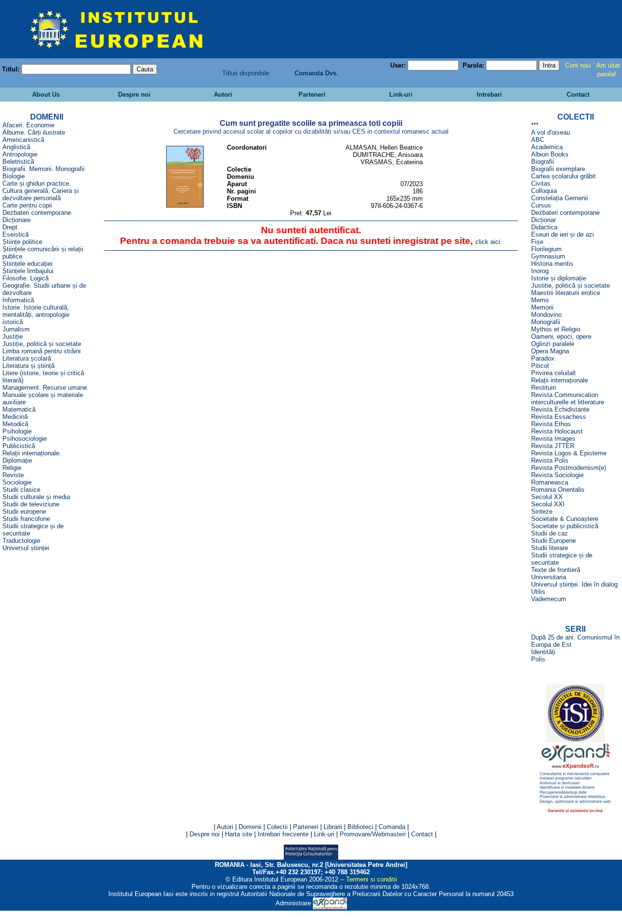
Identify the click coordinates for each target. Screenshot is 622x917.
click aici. (488, 241)
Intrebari (488, 94)
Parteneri (311, 94)
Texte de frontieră (555, 569)
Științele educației (27, 263)
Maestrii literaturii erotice (565, 292)
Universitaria (548, 577)
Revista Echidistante (560, 409)
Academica (547, 147)
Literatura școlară (26, 358)
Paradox (542, 358)
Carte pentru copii (27, 205)
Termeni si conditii (371, 879)
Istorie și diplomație (558, 278)
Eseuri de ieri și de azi (562, 234)
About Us (45, 94)
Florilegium (546, 249)
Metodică (15, 424)
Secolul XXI (548, 504)
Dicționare (16, 220)
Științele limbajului (27, 271)
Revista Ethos (551, 424)
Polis (538, 659)
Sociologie (17, 482)
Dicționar (543, 220)
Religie (11, 467)
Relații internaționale (559, 380)
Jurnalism (16, 329)
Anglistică (16, 147)
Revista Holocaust (557, 431)
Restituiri (543, 387)
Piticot (540, 365)
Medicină (15, 416)
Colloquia (544, 190)
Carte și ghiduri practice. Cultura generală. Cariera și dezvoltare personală (40, 191)
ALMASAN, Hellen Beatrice (384, 147)
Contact (577, 94)
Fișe (537, 241)
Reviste (13, 475)
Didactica (544, 227)
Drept (9, 227)
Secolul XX (547, 497)
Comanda (392, 826)
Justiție (12, 336)
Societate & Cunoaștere (564, 518)
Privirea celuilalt (553, 373)
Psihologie (17, 431)
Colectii (277, 826)
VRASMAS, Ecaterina (392, 162)
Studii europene (24, 511)
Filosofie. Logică (25, 278)
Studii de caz (549, 533)
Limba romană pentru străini (41, 351)
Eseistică (15, 234)
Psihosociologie (24, 438)
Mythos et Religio (555, 329)
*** (534, 125)
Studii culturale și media (36, 497)
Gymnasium (548, 256)
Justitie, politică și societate (570, 285)
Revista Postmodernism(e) (568, 467)
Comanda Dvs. (316, 73)
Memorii (542, 307)
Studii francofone (26, 518)
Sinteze (542, 511)
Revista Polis (550, 460)
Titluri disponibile (245, 73)
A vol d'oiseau (550, 132)
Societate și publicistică (564, 526)
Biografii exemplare (558, 169)
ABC (537, 139)
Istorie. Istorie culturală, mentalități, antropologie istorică (35, 315)
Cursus (541, 205)
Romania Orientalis (558, 489)
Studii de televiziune (30, 504)
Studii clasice (21, 489)
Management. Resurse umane (44, 387)
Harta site (238, 834)
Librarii (333, 826)
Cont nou (577, 65)
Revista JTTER (552, 446)
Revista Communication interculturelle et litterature (567, 398)
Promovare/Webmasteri (373, 834)
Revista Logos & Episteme (568, 453)
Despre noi (133, 94)
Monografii (545, 322)
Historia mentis (552, 263)
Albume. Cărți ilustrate (33, 132)
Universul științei (25, 548)
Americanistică (23, 139)
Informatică (18, 300)
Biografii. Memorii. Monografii (43, 169)
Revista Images (553, 438)
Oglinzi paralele (552, 343)
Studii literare (549, 548)
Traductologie (21, 540)
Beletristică (18, 161)
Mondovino (546, 314)
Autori (222, 94)
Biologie (13, 176)
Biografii (542, 161)
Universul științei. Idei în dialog (574, 584)
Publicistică (18, 446)
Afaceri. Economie (28, 125)
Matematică (18, 409)
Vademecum (548, 599)
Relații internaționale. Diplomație (31, 457)
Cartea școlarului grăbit (563, 176)
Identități (543, 652)
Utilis (538, 591)
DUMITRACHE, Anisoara (388, 154)
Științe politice (22, 241)
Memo (540, 300)
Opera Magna (550, 351)
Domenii (250, 826)
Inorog (540, 271)
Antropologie (19, 154)
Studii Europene (553, 540)
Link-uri (400, 94)
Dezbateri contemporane (36, 212)
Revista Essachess (558, 416)
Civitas (541, 183)
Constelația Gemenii (559, 198)
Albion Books (550, 154)
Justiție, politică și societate (41, 343)
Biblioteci (360, 826)
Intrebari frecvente (283, 834)
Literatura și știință (28, 365)
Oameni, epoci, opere (561, 336)
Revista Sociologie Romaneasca (557, 478)
